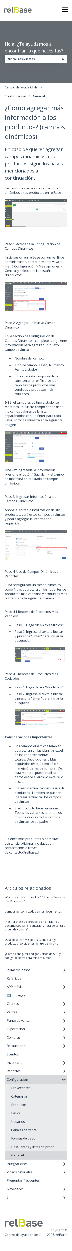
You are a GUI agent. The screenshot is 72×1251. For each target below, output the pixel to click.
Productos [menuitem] (19, 1105)
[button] (64, 970)
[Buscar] (63, 59)
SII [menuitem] (9, 1197)
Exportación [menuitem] (16, 1029)
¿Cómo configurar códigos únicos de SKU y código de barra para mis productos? (33, 956)
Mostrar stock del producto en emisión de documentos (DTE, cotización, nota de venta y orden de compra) (35, 925)
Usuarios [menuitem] (18, 1121)
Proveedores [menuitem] (20, 1088)
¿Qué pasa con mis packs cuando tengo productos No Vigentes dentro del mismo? (32, 942)
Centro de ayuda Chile (21, 87)
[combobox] (32, 59)
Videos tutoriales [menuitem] (19, 1172)
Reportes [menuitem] (14, 1071)
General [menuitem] (17, 1155)
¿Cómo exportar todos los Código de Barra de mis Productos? (35, 899)
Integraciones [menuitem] (17, 1164)
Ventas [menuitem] (12, 1012)
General (39, 96)
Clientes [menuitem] (13, 1003)
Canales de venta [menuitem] (24, 1130)
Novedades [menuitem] (15, 1189)
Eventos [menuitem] (13, 1054)
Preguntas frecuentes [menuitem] (23, 1180)
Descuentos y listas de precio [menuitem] (33, 1147)
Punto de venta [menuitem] (18, 1020)
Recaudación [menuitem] (16, 1046)
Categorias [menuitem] (19, 1096)
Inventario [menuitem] (14, 1062)
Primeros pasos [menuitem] (18, 970)
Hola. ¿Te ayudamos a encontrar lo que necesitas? (34, 47)
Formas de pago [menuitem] (23, 1138)
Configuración (15, 96)
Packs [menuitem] (15, 1113)
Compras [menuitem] (13, 1037)
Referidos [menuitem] (14, 978)
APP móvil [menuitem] (14, 987)
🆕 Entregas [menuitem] (16, 995)
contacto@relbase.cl (24, 852)
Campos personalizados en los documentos (33, 911)
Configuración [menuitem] (17, 1079)
